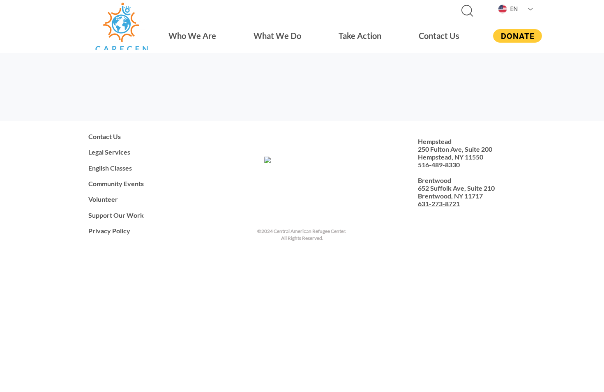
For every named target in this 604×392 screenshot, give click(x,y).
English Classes (110, 168)
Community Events (116, 183)
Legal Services (109, 152)
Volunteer (103, 199)
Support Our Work (116, 215)
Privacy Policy (109, 231)
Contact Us (104, 136)
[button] (192, 35)
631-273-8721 (439, 203)
